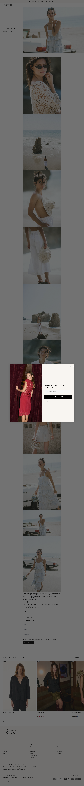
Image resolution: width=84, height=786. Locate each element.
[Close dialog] (71, 366)
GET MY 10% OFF (58, 396)
